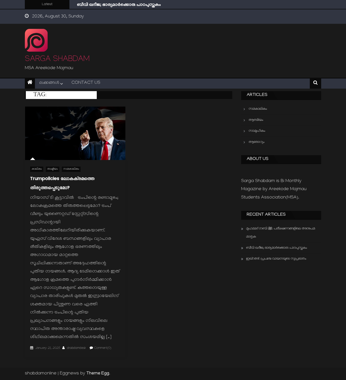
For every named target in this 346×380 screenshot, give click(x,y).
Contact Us (85, 83)
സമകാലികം (71, 169)
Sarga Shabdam (57, 59)
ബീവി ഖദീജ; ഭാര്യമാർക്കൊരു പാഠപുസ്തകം (119, 5)
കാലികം (37, 169)
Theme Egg (97, 373)
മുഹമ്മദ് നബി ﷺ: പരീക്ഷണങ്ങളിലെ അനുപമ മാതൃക (280, 233)
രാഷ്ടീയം (52, 169)
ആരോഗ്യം (256, 142)
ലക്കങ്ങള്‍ (49, 83)
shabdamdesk (76, 348)
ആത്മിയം (256, 120)
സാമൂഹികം (257, 131)
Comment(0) (102, 348)
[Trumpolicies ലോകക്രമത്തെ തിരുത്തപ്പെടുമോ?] (75, 133)
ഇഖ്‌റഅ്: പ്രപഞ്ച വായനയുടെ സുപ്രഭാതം (276, 259)
